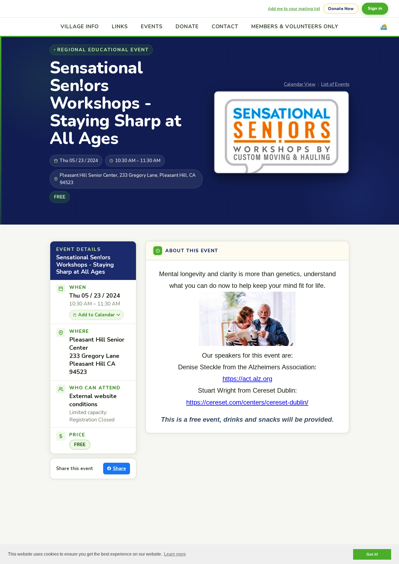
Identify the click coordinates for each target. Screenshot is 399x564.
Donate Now (341, 8)
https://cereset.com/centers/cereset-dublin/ (247, 402)
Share (119, 468)
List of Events (335, 84)
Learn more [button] (175, 554)
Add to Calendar (96, 315)
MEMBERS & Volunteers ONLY (294, 26)
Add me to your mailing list (294, 8)
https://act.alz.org (247, 378)
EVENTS (152, 26)
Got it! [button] (372, 554)
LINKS (120, 26)
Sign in (375, 8)
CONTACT (225, 26)
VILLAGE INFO (80, 26)
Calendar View (299, 84)
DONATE (187, 26)
